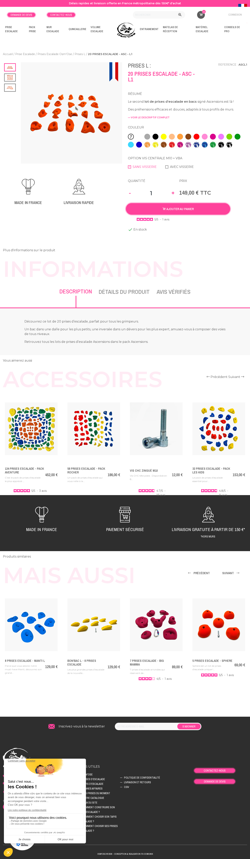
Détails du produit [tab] (124, 292)
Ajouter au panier (180, 209)
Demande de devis (21, 15)
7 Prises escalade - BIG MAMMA (147, 663)
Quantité (136, 181)
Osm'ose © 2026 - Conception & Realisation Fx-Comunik (125, 853)
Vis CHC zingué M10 (144, 470)
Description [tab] (75, 291)
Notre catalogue (93, 798)
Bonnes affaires (92, 788)
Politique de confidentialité (142, 777)
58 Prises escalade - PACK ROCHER (86, 470)
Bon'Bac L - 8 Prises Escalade (81, 663)
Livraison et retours (137, 782)
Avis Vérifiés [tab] (173, 292)
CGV (126, 787)
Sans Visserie (145, 167)
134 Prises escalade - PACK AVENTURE (24, 470)
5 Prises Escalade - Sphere (212, 661)
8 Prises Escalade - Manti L (25, 661)
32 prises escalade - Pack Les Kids (211, 470)
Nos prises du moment (96, 793)
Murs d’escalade (92, 784)
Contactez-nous (61, 15)
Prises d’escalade (93, 779)
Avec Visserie (182, 167)
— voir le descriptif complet (149, 117)
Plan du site (89, 802)
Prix (183, 181)
